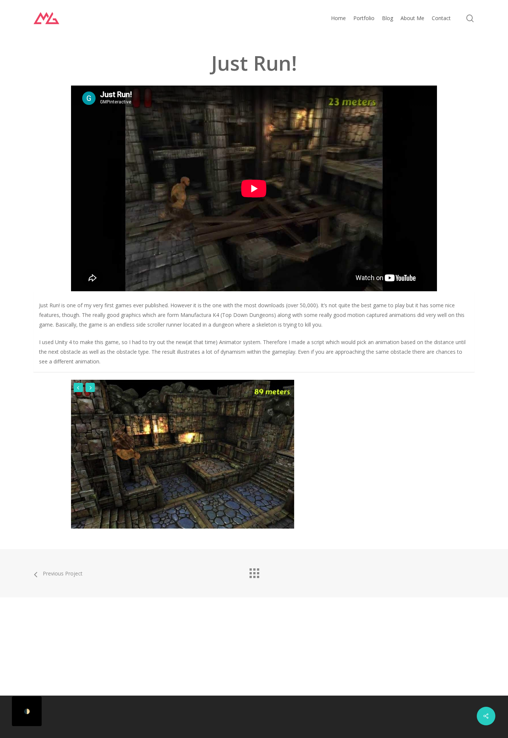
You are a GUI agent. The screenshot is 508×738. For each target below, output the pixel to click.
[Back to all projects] (254, 571)
